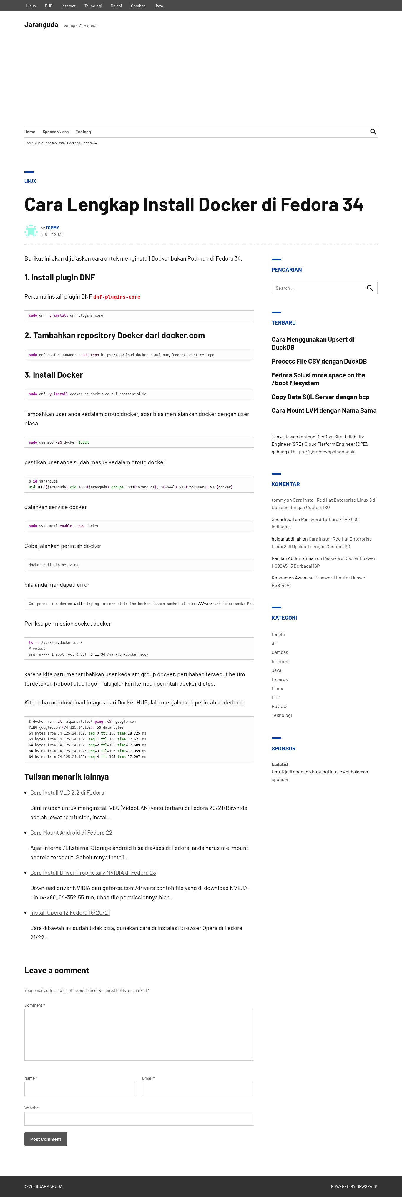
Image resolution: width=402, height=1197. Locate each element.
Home (29, 131)
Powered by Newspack (354, 1186)
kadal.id (280, 764)
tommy (52, 227)
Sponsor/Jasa (56, 131)
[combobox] (325, 288)
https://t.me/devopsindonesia (324, 451)
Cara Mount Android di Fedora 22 (71, 832)
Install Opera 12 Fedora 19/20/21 (70, 912)
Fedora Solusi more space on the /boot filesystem (318, 379)
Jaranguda (41, 24)
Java (159, 5)
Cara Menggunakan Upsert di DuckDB (313, 343)
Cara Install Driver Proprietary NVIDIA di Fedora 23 (93, 872)
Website (31, 1107)
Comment (34, 1004)
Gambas (138, 5)
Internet (68, 5)
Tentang (83, 131)
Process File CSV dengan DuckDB (319, 361)
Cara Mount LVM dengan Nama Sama (324, 410)
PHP (48, 5)
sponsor (280, 779)
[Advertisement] (201, 82)
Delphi (116, 5)
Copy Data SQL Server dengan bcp (321, 396)
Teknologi (93, 5)
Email (148, 1077)
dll (274, 643)
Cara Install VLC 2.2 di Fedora (67, 792)
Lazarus (280, 679)
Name (30, 1077)
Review (279, 706)
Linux (31, 5)
